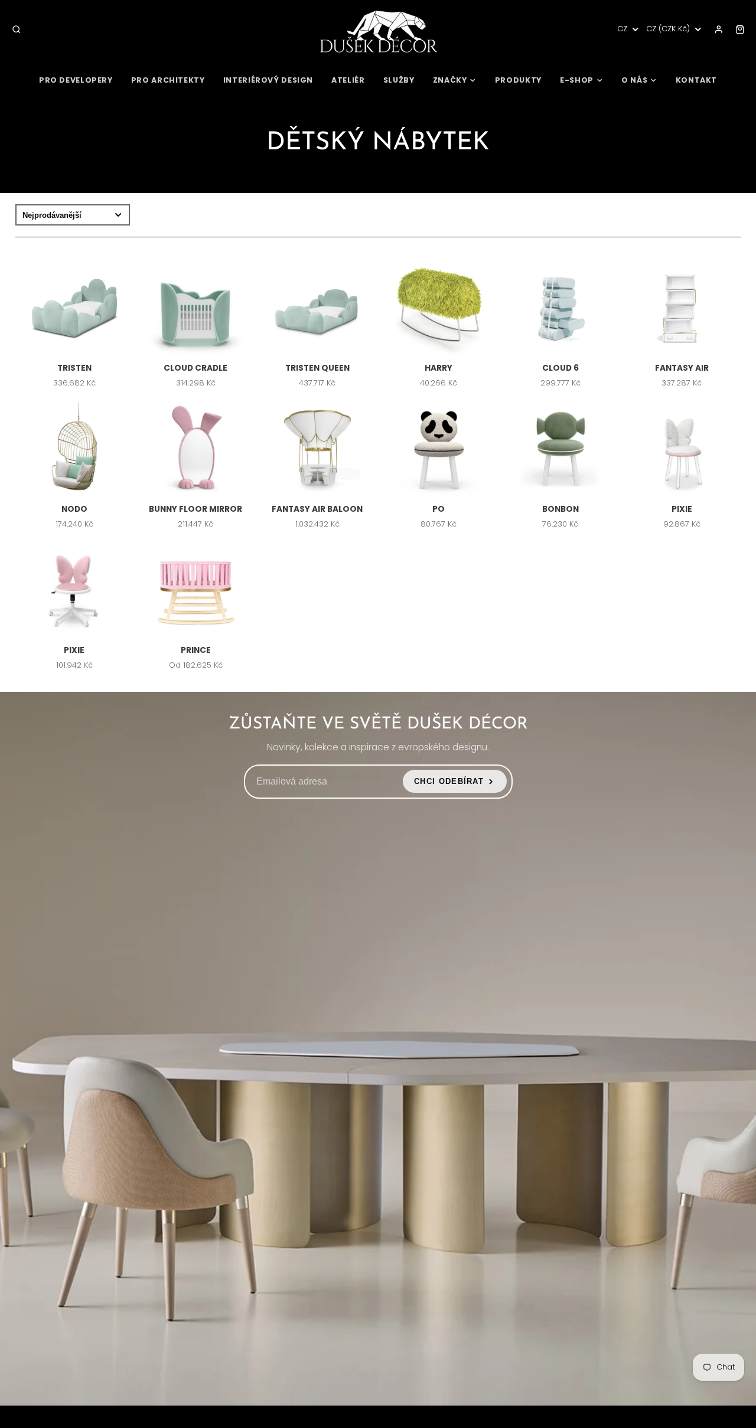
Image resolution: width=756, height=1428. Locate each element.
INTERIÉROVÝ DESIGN (268, 80)
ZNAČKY (450, 80)
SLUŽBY (399, 80)
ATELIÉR (347, 80)
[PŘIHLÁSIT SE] (719, 29)
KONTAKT (696, 80)
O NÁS (634, 80)
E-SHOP (577, 80)
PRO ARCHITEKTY (168, 80)
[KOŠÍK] (740, 29)
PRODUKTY (518, 80)
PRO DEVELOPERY (76, 80)
